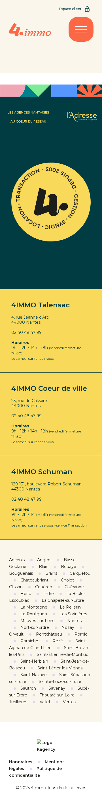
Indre (48, 593)
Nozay (67, 627)
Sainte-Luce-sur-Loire (60, 681)
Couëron (43, 586)
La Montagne (33, 607)
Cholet (67, 580)
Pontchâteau (49, 634)
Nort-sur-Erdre (34, 627)
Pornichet (30, 640)
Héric (25, 593)
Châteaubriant (34, 580)
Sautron (28, 688)
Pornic (81, 634)
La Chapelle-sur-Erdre (63, 600)
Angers (44, 559)
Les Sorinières (73, 613)
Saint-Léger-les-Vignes (59, 668)
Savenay (56, 688)
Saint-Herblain (34, 661)
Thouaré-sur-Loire (57, 695)
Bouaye (68, 566)
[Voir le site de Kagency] (51, 746)
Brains (51, 573)
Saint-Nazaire (33, 674)
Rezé (57, 640)
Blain (43, 566)
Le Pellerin (70, 607)
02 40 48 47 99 (26, 332)
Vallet (45, 701)
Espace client (70, 9)
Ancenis (17, 559)
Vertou (69, 701)
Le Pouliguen (33, 613)
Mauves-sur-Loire (37, 620)
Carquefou (80, 573)
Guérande (74, 586)
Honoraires (20, 761)
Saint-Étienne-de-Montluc (62, 654)
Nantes (74, 620)
